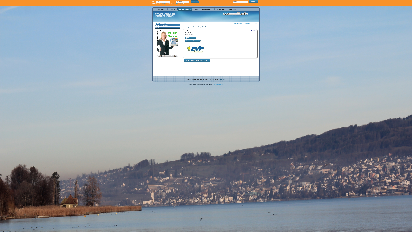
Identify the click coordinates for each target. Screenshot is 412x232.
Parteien (253, 30)
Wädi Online (165, 13)
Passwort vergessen (177, 3)
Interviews (221, 9)
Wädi (196, 9)
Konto (242, 9)
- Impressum (221, 79)
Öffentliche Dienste (161, 25)
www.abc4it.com (218, 84)
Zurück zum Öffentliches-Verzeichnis (196, 60)
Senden (192, 38)
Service (232, 9)
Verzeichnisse (185, 9)
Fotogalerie (207, 9)
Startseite (161, 9)
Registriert (163, 3)
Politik (157, 27)
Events (172, 9)
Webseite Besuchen (192, 41)
